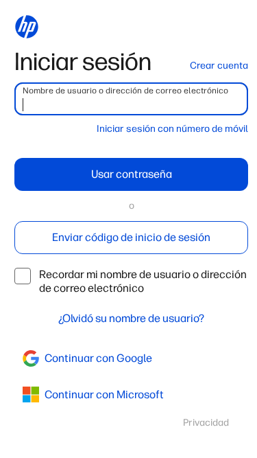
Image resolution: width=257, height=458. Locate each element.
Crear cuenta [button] (219, 65)
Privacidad (206, 422)
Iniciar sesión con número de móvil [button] (172, 129)
